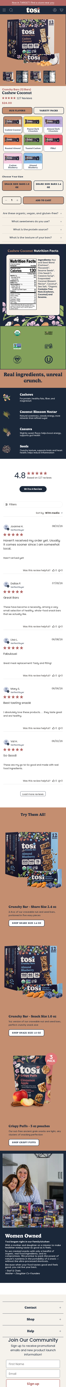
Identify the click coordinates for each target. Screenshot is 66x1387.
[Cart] (61, 10)
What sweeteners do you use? (31, 221)
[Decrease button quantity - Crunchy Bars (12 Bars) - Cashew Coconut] (6, 200)
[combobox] (49, 513)
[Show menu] (4, 10)
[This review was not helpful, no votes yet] (59, 570)
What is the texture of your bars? (30, 237)
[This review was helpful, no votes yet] (53, 570)
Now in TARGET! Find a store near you (33, 3)
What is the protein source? (30, 229)
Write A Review (33, 489)
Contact (31, 1307)
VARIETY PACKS (49, 110)
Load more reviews (33, 794)
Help (30, 1331)
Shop (30, 1319)
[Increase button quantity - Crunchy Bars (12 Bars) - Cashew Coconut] (17, 200)
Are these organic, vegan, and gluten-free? (30, 213)
